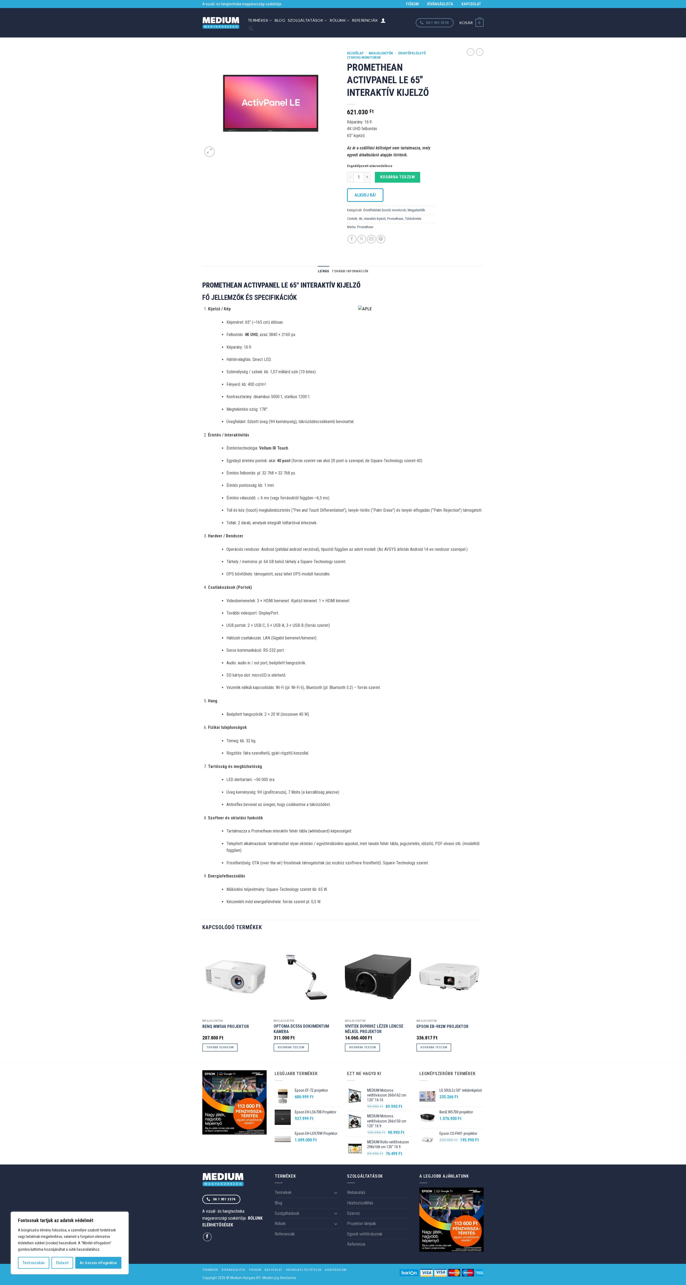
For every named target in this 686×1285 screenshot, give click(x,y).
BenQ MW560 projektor (225, 1026)
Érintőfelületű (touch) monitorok (384, 210)
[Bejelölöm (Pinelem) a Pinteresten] (380, 239)
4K (360, 219)
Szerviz (353, 1213)
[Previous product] (479, 52)
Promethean (395, 219)
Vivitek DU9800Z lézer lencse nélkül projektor (374, 1029)
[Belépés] (383, 20)
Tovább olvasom (220, 1047)
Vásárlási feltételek (304, 1270)
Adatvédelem (335, 1270)
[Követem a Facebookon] (207, 1237)
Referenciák (365, 20)
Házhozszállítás (360, 1202)
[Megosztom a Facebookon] (352, 239)
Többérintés (413, 219)
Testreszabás (34, 1263)
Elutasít (62, 1263)
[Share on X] (361, 239)
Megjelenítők (381, 53)
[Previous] (203, 999)
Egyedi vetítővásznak (364, 1234)
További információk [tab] (350, 271)
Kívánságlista (440, 4)
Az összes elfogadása (98, 1263)
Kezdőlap (355, 53)
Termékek (258, 20)
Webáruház (356, 1192)
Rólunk (338, 20)
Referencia (356, 1244)
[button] (471, 23)
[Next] (482, 999)
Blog (280, 20)
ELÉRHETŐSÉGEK (217, 1224)
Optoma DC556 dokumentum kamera (301, 1029)
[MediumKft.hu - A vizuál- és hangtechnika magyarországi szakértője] (221, 23)
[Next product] (470, 52)
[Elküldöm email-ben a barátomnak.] (371, 239)
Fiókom (412, 4)
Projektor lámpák (361, 1223)
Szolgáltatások (305, 20)
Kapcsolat (471, 4)
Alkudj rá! (365, 195)
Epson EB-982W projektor (442, 1026)
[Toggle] (336, 1192)
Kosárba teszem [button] (291, 1047)
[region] (70, 1243)
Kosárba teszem (397, 177)
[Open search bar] (251, 28)
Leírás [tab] (323, 271)
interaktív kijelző (375, 219)
